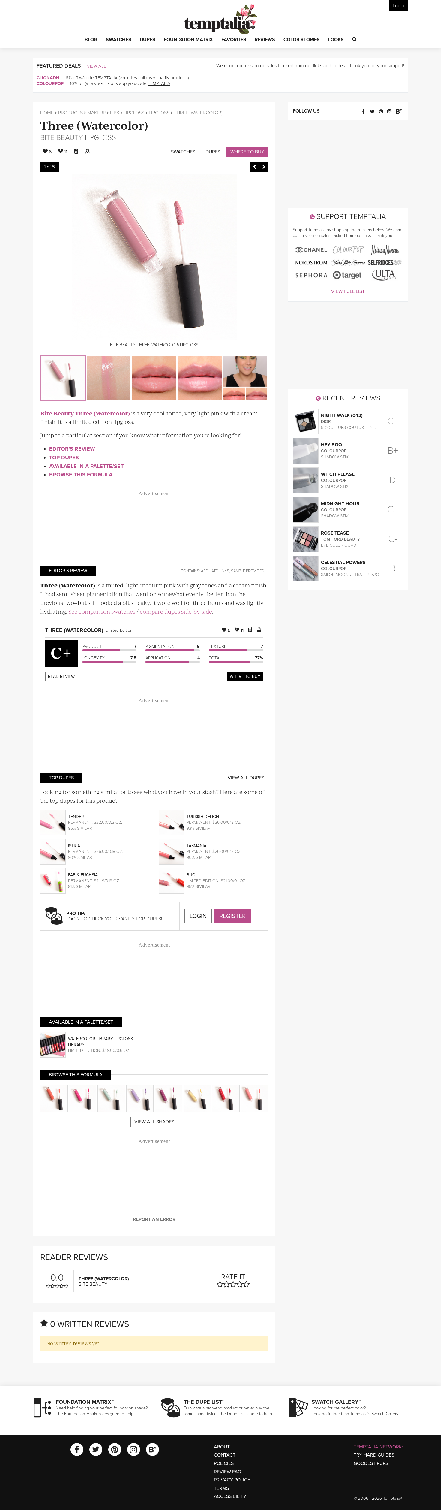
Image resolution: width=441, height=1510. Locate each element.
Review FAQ (227, 1472)
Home (47, 113)
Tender (76, 816)
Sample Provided (247, 571)
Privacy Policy (232, 1480)
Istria (74, 845)
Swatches (183, 152)
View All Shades (154, 1122)
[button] (91, 40)
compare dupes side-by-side (176, 611)
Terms (221, 1488)
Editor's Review (72, 448)
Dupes (213, 152)
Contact (225, 1455)
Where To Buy (245, 676)
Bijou (193, 874)
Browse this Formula (80, 474)
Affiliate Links (215, 571)
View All (96, 66)
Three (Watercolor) (94, 124)
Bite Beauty (61, 137)
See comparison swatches (101, 611)
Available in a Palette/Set (86, 466)
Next (263, 167)
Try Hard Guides (374, 1455)
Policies (224, 1463)
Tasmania (196, 845)
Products (70, 113)
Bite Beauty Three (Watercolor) (85, 413)
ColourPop (50, 83)
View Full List (348, 291)
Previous (254, 167)
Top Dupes (64, 457)
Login (398, 6)
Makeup (96, 113)
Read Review (61, 676)
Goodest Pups (371, 1463)
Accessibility (230, 1496)
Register (232, 916)
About (222, 1447)
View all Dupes (246, 778)
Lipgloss (134, 113)
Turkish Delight (204, 816)
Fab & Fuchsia (83, 874)
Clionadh (48, 77)
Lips (114, 113)
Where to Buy (247, 152)
